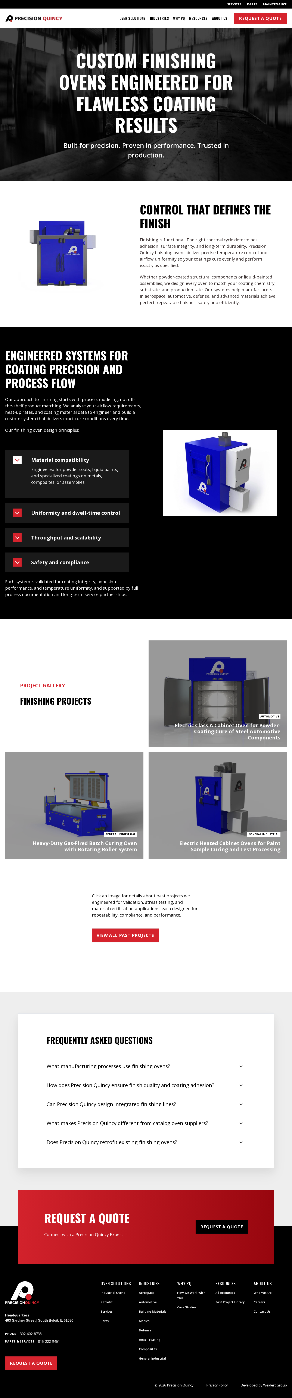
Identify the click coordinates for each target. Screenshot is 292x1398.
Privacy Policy (217, 1385)
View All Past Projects (125, 935)
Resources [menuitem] (198, 18)
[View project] (218, 693)
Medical (144, 1321)
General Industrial (152, 1358)
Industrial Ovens (113, 1293)
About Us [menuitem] (219, 18)
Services (106, 1311)
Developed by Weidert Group (263, 1385)
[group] (146, 104)
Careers (259, 1302)
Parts (105, 1321)
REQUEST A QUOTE (31, 1363)
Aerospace (146, 1293)
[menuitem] (132, 18)
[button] (67, 460)
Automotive (148, 1302)
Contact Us (262, 1311)
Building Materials (152, 1311)
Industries (159, 18)
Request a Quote (260, 18)
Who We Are (262, 1293)
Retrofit (107, 1302)
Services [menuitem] (234, 4)
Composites (148, 1349)
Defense (145, 1330)
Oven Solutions (132, 18)
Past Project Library (230, 1302)
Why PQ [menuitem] (179, 18)
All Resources (225, 1293)
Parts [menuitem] (252, 4)
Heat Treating (149, 1340)
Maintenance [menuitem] (275, 4)
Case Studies (186, 1307)
